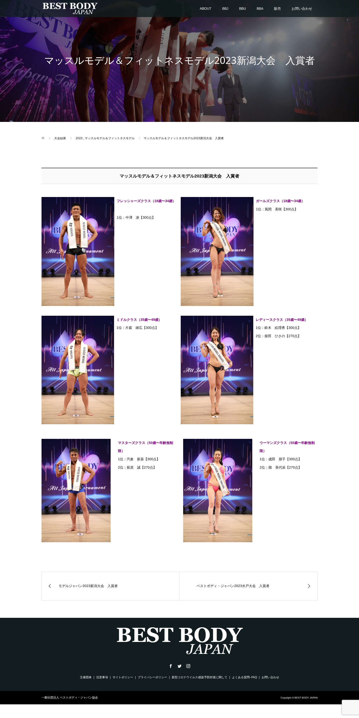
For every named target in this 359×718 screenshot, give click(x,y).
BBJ (225, 8)
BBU (242, 8)
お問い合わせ (302, 8)
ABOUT (205, 8)
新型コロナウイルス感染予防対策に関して (199, 677)
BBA (260, 8)
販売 (277, 8)
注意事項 (102, 677)
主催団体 (86, 677)
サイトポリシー (123, 677)
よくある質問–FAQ (244, 677)
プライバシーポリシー (152, 677)
